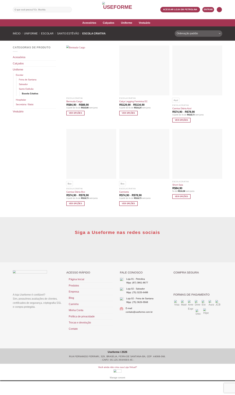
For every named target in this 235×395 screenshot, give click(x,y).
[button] (219, 9)
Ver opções (75, 113)
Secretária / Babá (24, 104)
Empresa (74, 291)
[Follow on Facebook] (75, 9)
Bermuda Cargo (74, 101)
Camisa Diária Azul (181, 108)
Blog (71, 298)
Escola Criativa (30, 93)
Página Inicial (76, 279)
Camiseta (124, 192)
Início (16, 33)
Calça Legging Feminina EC (133, 101)
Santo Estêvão (68, 33)
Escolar (47, 33)
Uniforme (126, 22)
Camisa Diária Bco (75, 192)
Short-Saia (177, 184)
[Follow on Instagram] (79, 9)
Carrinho (74, 304)
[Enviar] (68, 9)
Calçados (108, 22)
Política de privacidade (82, 316)
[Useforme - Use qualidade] (117, 9)
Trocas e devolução (80, 322)
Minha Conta (76, 310)
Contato (73, 328)
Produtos (74, 285)
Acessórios (89, 22)
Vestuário (144, 22)
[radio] (175, 100)
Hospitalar (21, 99)
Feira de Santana (27, 79)
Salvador (23, 84)
